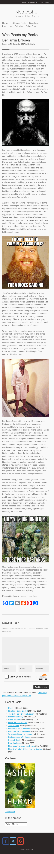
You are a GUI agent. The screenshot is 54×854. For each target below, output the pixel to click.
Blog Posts (34, 23)
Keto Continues (15, 743)
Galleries (19, 26)
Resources (7, 26)
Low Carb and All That (17, 722)
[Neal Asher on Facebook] (5, 841)
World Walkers (14, 719)
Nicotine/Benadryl (16, 716)
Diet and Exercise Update (19, 728)
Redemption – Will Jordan (19, 737)
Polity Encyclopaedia (29, 2)
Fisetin (11, 708)
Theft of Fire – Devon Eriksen (21, 713)
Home (5, 23)
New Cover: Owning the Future (21, 745)
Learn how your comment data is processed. (24, 694)
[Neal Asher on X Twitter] (13, 841)
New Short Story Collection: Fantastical (25, 748)
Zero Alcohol (13, 725)
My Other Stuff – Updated (19, 731)
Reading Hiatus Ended (18, 710)
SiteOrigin (30, 849)
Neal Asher (31, 44)
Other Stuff (31, 26)
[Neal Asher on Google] (20, 841)
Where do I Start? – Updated (20, 734)
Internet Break (14, 740)
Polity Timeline (45, 2)
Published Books (18, 23)
